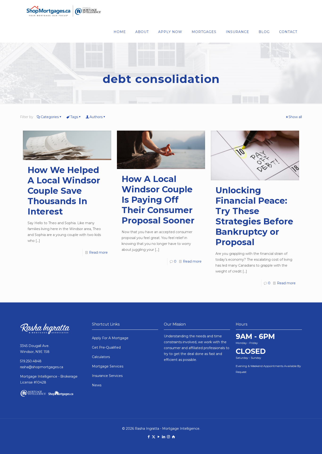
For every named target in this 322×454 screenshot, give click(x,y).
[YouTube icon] (158, 436)
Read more (98, 252)
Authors (96, 117)
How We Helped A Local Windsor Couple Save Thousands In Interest (64, 191)
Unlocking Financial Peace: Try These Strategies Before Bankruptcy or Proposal (254, 216)
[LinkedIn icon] (163, 436)
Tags (74, 117)
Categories (50, 117)
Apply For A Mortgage (110, 338)
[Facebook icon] (148, 436)
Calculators (101, 357)
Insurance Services (107, 376)
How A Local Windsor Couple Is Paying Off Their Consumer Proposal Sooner (158, 200)
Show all (295, 117)
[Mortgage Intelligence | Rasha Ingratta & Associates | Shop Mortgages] (64, 10)
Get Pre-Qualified (106, 347)
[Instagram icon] (168, 436)
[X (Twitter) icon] (153, 436)
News (96, 385)
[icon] (173, 436)
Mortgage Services (107, 366)
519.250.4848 (30, 361)
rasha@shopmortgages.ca (41, 367)
